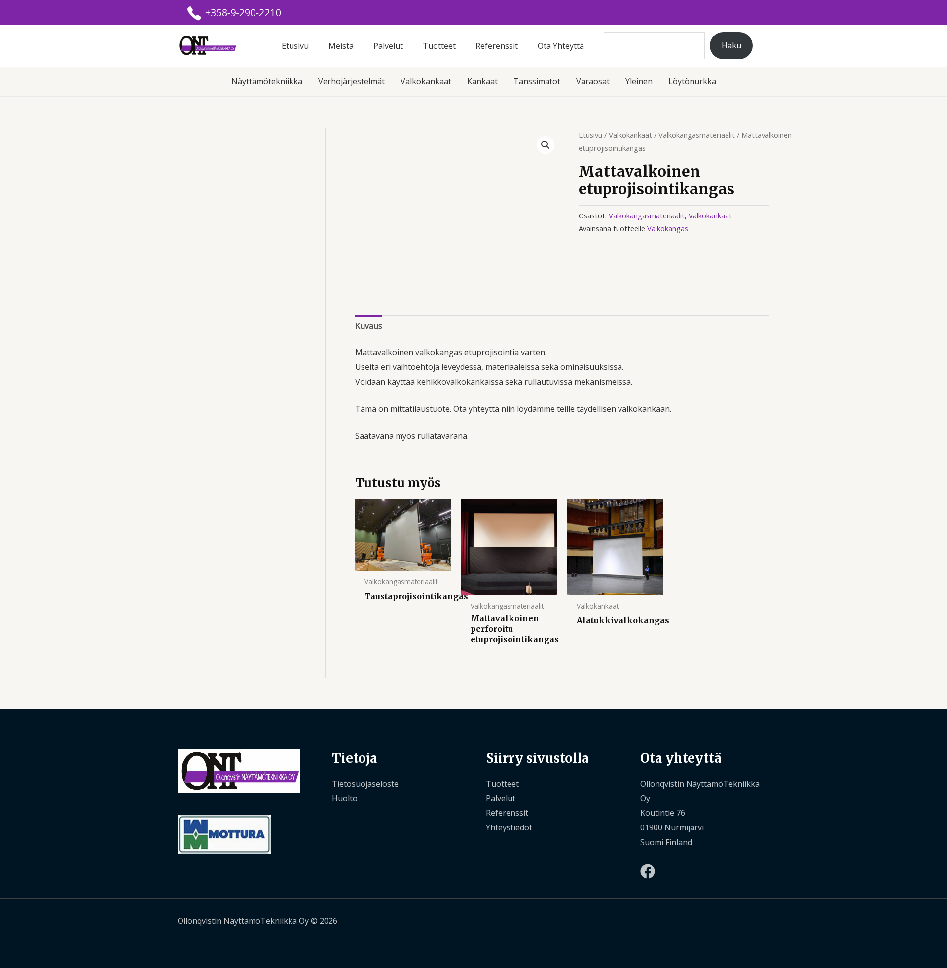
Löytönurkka (692, 81)
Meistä (341, 45)
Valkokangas (667, 228)
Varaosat (593, 81)
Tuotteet (439, 45)
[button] (545, 145)
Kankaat (482, 81)
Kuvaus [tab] (368, 326)
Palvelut (388, 45)
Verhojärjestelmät (351, 81)
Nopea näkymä (403, 562)
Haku (731, 45)
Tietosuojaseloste (365, 783)
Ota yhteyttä (561, 45)
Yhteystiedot (509, 827)
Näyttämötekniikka (266, 81)
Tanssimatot (536, 81)
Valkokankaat (426, 81)
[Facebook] (647, 871)
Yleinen (639, 81)
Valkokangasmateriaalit (696, 135)
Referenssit (496, 45)
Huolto (345, 798)
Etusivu (295, 45)
